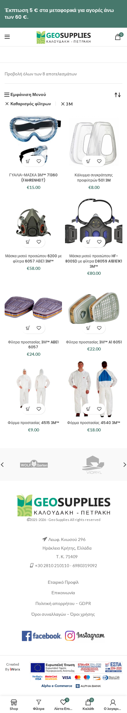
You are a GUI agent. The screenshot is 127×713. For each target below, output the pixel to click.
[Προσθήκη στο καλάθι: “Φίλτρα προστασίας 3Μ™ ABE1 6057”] (28, 328)
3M (69, 104)
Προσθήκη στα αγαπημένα (38, 161)
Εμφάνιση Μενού (28, 94)
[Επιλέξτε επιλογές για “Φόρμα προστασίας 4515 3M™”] (28, 408)
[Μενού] (7, 37)
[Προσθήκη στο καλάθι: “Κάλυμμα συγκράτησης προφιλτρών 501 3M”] (88, 161)
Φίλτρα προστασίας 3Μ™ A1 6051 (94, 342)
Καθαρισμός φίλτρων (30, 104)
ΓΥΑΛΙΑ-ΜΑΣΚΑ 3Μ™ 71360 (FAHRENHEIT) (33, 177)
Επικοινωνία (63, 592)
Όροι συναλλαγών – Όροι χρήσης (63, 614)
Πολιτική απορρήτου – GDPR (63, 603)
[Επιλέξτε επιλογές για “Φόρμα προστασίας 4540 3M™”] (88, 408)
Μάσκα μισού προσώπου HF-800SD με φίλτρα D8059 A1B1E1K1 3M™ (93, 261)
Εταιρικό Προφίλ (63, 582)
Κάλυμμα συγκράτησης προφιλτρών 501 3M (94, 177)
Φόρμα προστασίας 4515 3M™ (33, 422)
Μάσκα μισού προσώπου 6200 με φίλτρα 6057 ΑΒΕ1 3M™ (33, 258)
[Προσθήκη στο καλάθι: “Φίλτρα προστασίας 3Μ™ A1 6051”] (88, 328)
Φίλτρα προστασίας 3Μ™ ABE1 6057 (33, 344)
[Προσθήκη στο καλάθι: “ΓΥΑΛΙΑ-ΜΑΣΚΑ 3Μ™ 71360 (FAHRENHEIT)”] (28, 161)
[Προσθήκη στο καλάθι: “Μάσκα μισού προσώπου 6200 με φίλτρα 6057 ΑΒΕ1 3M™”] (28, 242)
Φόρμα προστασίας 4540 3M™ (93, 422)
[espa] (76, 667)
